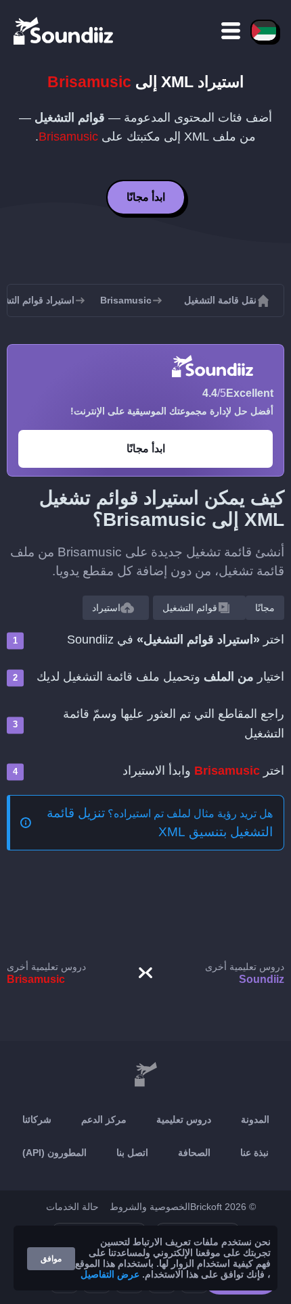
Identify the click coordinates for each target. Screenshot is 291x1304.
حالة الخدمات (72, 1206)
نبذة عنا (254, 1152)
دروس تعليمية (183, 1119)
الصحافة (194, 1152)
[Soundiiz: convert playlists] (145, 1074)
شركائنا (36, 1119)
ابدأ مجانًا (146, 197)
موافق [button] (51, 1258)
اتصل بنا (132, 1152)
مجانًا (265, 607)
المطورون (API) (54, 1152)
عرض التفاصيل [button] (110, 1274)
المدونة (255, 1119)
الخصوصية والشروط (150, 1206)
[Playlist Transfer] (64, 30)
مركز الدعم (104, 1119)
